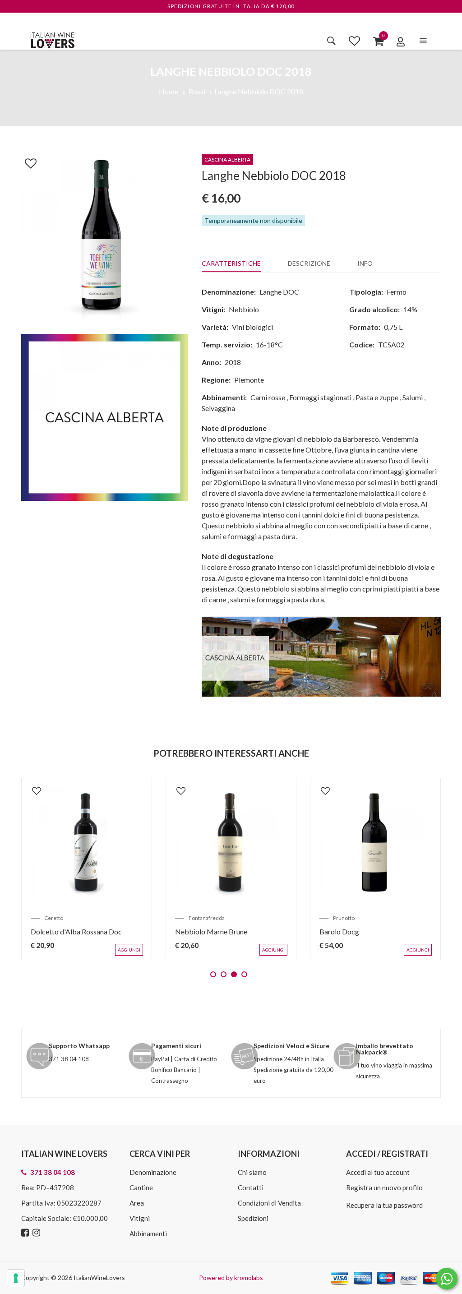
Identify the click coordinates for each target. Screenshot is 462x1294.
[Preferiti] (354, 40)
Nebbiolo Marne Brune (211, 931)
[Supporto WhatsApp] (447, 1280)
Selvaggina (218, 408)
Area (136, 1203)
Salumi (412, 397)
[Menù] (423, 40)
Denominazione (152, 1172)
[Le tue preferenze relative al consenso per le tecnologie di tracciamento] (15, 1278)
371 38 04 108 (69, 1059)
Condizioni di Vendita (269, 1203)
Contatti (250, 1187)
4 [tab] (244, 974)
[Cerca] (331, 40)
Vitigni (139, 1218)
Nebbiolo (244, 309)
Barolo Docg (339, 931)
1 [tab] (213, 974)
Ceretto (53, 918)
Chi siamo (252, 1172)
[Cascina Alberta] (321, 655)
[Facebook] (26, 1233)
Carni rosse (267, 397)
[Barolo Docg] (375, 843)
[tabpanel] (86, 869)
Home (168, 91)
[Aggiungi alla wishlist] (26, 161)
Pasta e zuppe (377, 397)
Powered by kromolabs (231, 1277)
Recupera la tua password (384, 1205)
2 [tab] (223, 974)
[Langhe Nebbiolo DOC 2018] (104, 235)
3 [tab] (234, 974)
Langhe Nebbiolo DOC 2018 (258, 91)
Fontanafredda (207, 918)
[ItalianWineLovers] (52, 39)
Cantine (141, 1187)
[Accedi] (401, 41)
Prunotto (344, 918)
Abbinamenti (148, 1233)
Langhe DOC (279, 291)
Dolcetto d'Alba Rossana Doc (76, 931)
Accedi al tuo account (378, 1172)
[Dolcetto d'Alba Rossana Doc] (87, 843)
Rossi (197, 91)
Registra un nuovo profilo (384, 1187)
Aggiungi (129, 949)
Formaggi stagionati (320, 397)
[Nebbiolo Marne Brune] (231, 843)
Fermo (397, 291)
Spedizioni (253, 1218)
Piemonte (249, 379)
